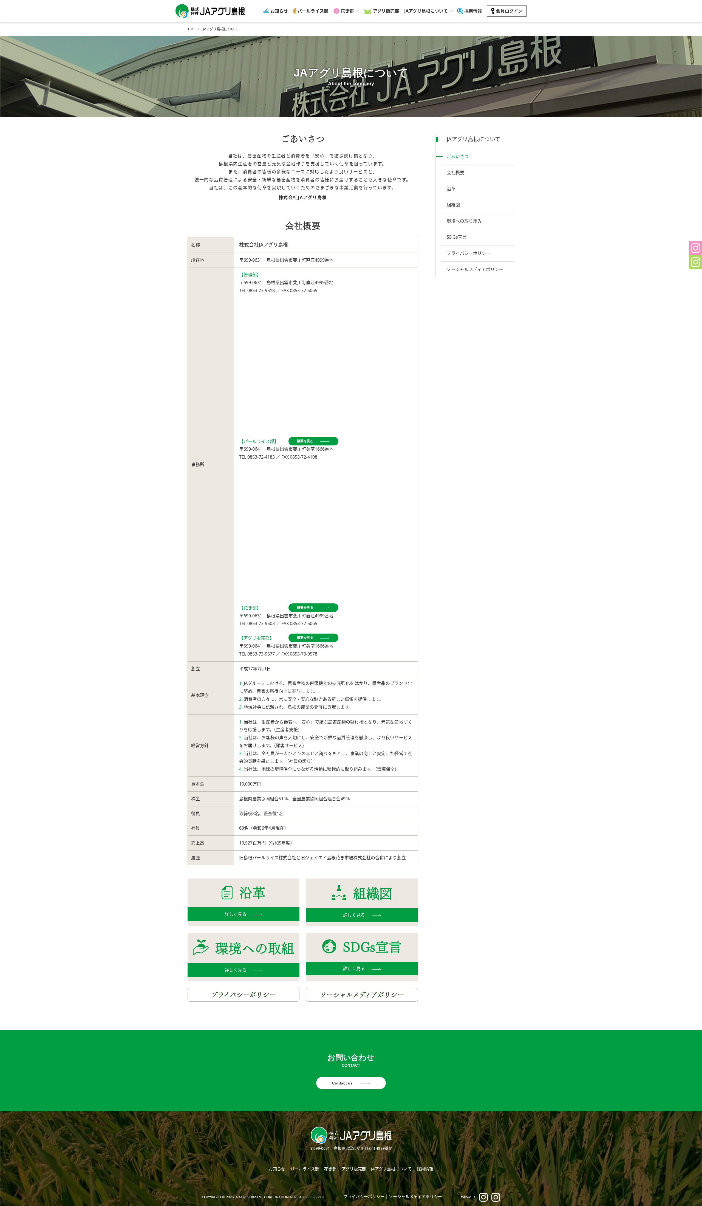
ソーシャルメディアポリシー (362, 995)
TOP (191, 28)
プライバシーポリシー (243, 995)
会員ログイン (509, 11)
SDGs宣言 (457, 237)
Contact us (343, 1083)
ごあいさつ (458, 156)
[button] (695, 248)
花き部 (347, 11)
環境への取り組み (464, 221)
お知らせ (279, 11)
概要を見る (305, 441)
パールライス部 (313, 11)
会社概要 (455, 173)
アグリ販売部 (386, 11)
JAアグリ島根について (426, 11)
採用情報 (473, 11)
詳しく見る (236, 914)
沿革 (451, 189)
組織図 (453, 205)
